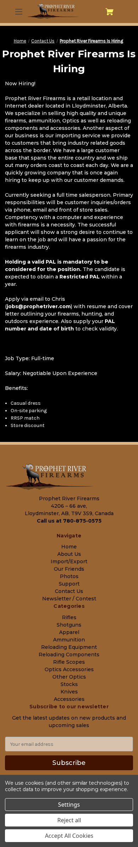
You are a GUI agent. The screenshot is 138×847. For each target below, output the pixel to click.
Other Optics (69, 677)
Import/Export (69, 561)
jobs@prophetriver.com (39, 306)
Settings (69, 804)
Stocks (69, 684)
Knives (69, 691)
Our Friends (69, 569)
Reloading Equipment (69, 647)
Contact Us (69, 591)
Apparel (69, 632)
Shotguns (69, 625)
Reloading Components (69, 654)
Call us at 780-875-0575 (69, 521)
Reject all (69, 820)
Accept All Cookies (69, 836)
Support (69, 584)
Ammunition (69, 639)
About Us (69, 554)
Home (69, 546)
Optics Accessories (69, 669)
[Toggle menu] (18, 11)
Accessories (69, 699)
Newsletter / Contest (69, 598)
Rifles (69, 617)
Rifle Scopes (69, 662)
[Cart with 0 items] (109, 11)
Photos (69, 576)
